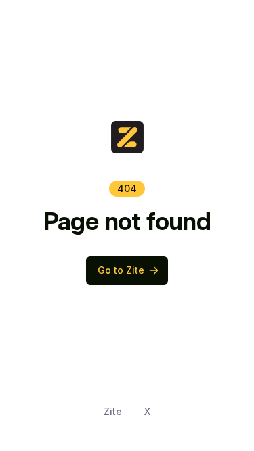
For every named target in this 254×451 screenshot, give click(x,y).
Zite (113, 411)
